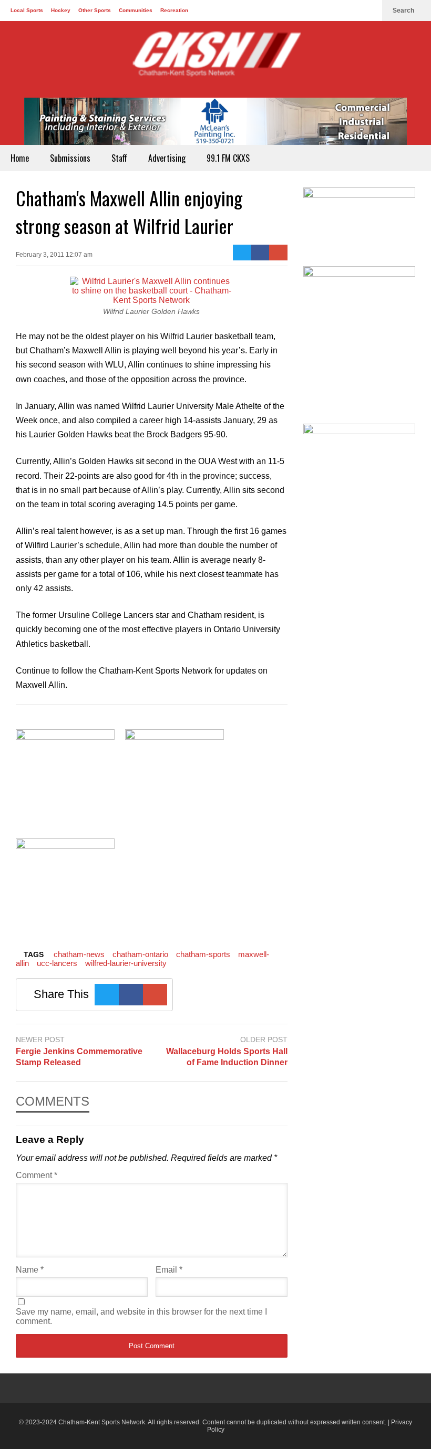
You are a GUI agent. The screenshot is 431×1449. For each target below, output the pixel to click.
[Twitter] (352, 10)
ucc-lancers (57, 963)
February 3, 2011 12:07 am (54, 254)
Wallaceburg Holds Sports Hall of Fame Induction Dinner (226, 1057)
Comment (36, 1175)
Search (404, 10)
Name (30, 1269)
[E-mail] (278, 252)
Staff (119, 158)
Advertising (167, 158)
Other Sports (94, 10)
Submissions (70, 158)
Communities (135, 10)
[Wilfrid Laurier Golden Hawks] (151, 300)
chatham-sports (203, 954)
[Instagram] (369, 10)
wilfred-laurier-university (126, 963)
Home (20, 158)
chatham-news (79, 954)
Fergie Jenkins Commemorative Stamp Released (79, 1057)
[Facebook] (335, 10)
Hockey (60, 10)
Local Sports (27, 10)
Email (169, 1269)
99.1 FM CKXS (228, 158)
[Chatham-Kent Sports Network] (215, 59)
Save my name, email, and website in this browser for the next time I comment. (141, 1316)
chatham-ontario (140, 954)
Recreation (174, 10)
